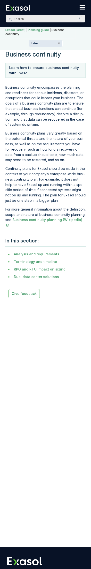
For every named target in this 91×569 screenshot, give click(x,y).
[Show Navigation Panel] (82, 7)
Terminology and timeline (35, 262)
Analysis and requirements (36, 254)
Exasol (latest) (15, 30)
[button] (78, 18)
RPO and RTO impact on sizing (40, 269)
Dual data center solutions (36, 277)
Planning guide (38, 30)
